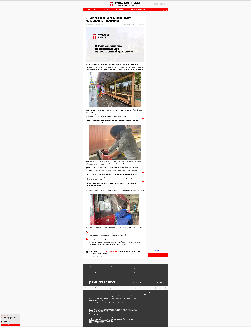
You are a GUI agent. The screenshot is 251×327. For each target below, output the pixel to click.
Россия (157, 266)
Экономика (158, 270)
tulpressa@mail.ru (102, 307)
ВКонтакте (159, 282)
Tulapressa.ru (94, 266)
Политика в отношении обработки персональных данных (101, 321)
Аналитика (137, 266)
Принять (10, 324)
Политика (157, 268)
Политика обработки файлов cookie (97, 322)
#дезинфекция (127, 24)
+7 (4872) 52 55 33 (136, 282)
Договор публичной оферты (95, 314)
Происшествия (138, 273)
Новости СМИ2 (158, 250)
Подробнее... (4, 322)
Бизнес (157, 273)
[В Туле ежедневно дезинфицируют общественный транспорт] (115, 89)
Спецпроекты (120, 9)
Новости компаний (138, 9)
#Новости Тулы (134, 24)
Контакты (92, 270)
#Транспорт (141, 24)
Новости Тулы (91, 9)
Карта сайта (93, 273)
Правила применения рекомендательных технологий (100, 320)
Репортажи (137, 270)
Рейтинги (105, 9)
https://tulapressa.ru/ (109, 292)
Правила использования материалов (97, 313)
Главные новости (116, 266)
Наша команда (94, 268)
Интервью (136, 268)
